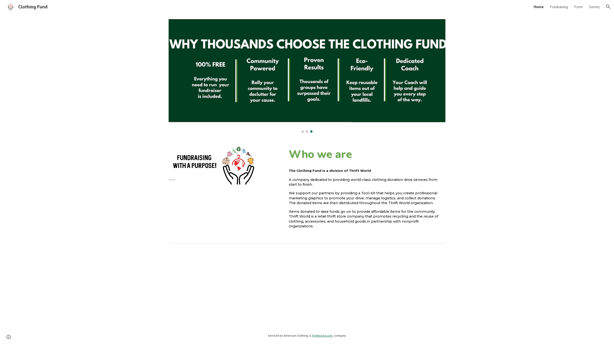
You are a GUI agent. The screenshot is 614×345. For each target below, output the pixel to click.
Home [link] (539, 6)
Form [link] (578, 6)
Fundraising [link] (559, 6)
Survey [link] (594, 6)
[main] (366, 154)
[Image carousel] (307, 76)
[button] (608, 6)
